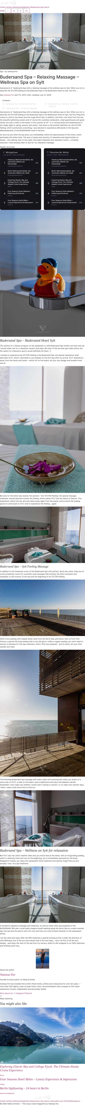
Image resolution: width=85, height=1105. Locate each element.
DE (3, 11)
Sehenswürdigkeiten (21, 7)
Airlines (9, 7)
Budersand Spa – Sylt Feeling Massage (19, 108)
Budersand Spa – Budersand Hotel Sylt (19, 104)
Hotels (2, 7)
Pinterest (28, 993)
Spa (42, 7)
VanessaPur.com (56, 1101)
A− (14, 11)
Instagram (20, 993)
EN (1, 11)
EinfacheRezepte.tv (72, 1101)
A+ (26, 11)
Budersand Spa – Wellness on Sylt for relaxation (61, 105)
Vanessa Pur (9, 95)
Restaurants (35, 7)
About (46, 7)
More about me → (7, 993)
